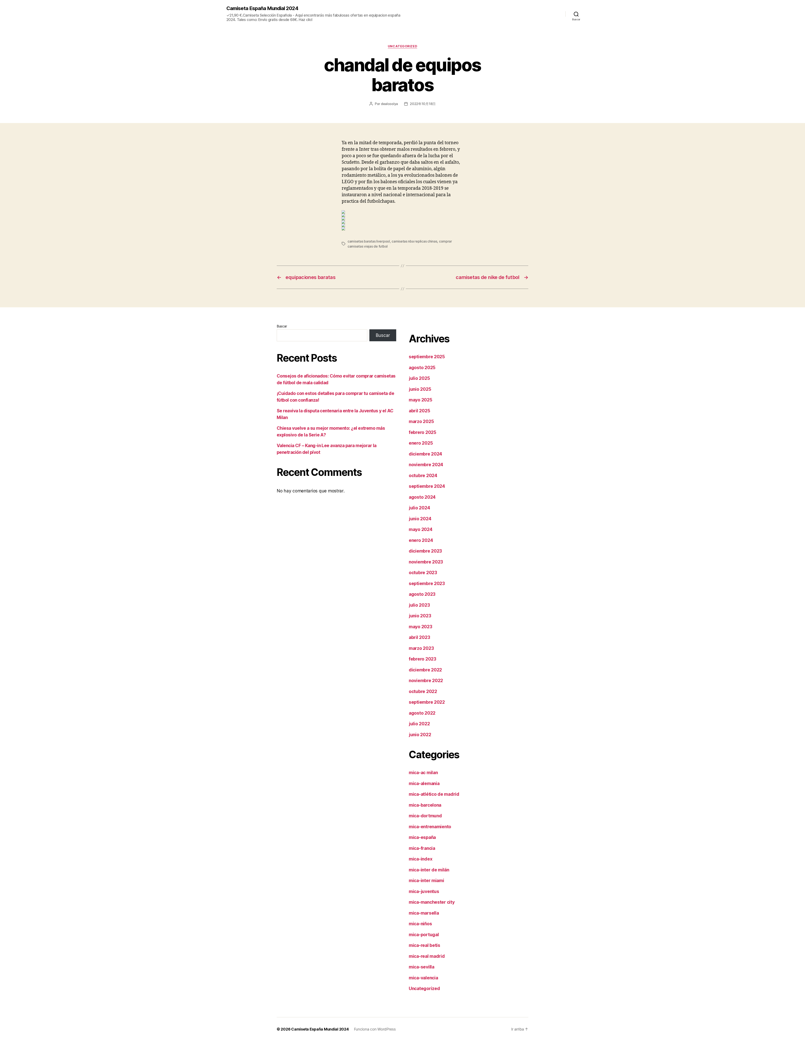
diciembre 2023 (425, 551)
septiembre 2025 (427, 356)
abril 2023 (419, 637)
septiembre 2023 (427, 583)
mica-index (420, 859)
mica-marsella (424, 913)
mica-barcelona (425, 805)
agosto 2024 (422, 497)
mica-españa (422, 837)
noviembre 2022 (426, 680)
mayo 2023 (420, 626)
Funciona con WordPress (375, 1029)
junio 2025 (420, 389)
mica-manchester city (432, 902)
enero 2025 (421, 443)
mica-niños (420, 923)
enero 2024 (421, 540)
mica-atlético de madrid (434, 794)
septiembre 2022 (427, 702)
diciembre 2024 (425, 454)
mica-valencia (423, 977)
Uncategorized (402, 46)
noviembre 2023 (426, 562)
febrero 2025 (422, 432)
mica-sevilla (421, 967)
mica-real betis (424, 945)
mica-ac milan (423, 772)
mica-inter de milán (429, 869)
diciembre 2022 (425, 669)
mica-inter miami (426, 880)
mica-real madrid (427, 956)
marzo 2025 (421, 421)
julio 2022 (419, 723)
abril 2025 (419, 410)
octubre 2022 (423, 691)
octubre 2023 (423, 572)
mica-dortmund (425, 815)
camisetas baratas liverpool (369, 241)
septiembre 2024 (427, 486)
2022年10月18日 (423, 104)
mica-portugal (424, 934)
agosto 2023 (422, 594)
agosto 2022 (422, 713)
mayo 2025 (420, 399)
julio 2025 (419, 378)
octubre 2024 (423, 475)
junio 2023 (420, 615)
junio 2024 (420, 518)
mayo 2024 (420, 529)
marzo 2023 (421, 648)
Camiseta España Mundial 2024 (262, 8)
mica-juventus (424, 891)
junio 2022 (420, 734)
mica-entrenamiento (430, 826)
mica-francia (422, 848)
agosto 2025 (422, 367)
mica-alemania (424, 783)
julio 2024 (419, 507)
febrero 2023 (422, 659)
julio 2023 (419, 605)
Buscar (282, 326)
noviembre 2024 (426, 464)
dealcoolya (389, 104)
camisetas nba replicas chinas (414, 241)
